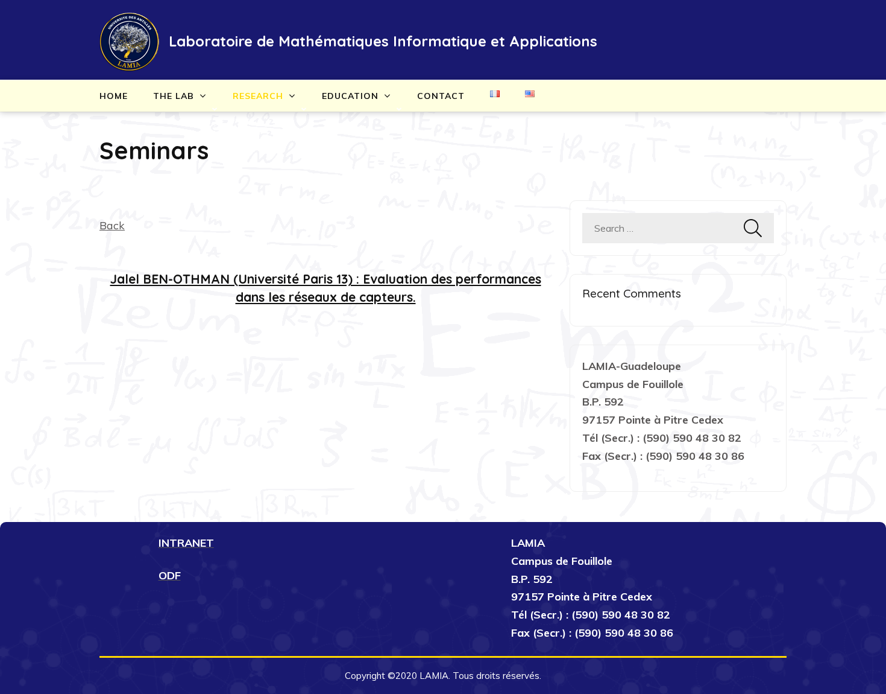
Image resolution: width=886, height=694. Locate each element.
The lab (173, 96)
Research (258, 96)
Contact (441, 96)
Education (350, 96)
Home (113, 96)
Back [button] (112, 225)
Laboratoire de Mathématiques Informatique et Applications (383, 41)
